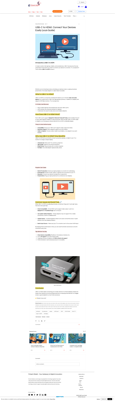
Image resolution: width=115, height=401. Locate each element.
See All (84, 331)
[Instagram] (40, 395)
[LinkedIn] (43, 395)
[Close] (113, 399)
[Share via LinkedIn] (41, 320)
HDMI (62, 311)
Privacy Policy (52, 399)
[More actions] (79, 24)
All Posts (31, 16)
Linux (50, 16)
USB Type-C (56, 311)
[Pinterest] (29, 395)
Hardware (38, 311)
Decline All (104, 399)
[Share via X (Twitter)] (38, 320)
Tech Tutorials (67, 16)
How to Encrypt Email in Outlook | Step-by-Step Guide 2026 (38, 346)
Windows (44, 16)
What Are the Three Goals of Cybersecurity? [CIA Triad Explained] (57, 346)
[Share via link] (44, 320)
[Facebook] (35, 395)
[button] (86, 6)
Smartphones (44, 311)
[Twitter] (37, 395)
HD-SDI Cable (67, 311)
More (74, 16)
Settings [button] (98, 399)
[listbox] (72, 11)
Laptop (50, 311)
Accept (110, 399)
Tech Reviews (38, 316)
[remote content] (57, 79)
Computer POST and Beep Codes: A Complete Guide (76, 346)
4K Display (46, 313)
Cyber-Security (57, 16)
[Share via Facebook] (35, 320)
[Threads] (45, 395)
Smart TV (74, 311)
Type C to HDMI (39, 313)
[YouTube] (32, 395)
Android (38, 16)
